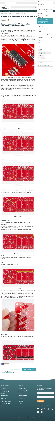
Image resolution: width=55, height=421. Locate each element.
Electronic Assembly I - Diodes (45, 9)
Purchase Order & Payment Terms (25, 390)
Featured (4, 11)
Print (39, 42)
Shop (3, 2)
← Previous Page (8, 372)
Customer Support (22, 388)
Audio (40, 49)
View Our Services (4, 399)
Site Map (20, 403)
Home (2, 13)
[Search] (35, 7)
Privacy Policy (21, 399)
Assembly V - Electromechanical (42, 25)
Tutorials (6, 13)
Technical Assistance (22, 391)
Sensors (16, 11)
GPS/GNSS (10, 11)
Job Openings (3, 393)
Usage (39, 31)
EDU (28, 0)
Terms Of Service (22, 398)
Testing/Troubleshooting (43, 29)
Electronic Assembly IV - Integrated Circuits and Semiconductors (43, 21)
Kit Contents (41, 6)
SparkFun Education (4, 391)
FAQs (20, 393)
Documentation (10, 2)
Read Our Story (3, 388)
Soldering (42, 58)
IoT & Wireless (36, 11)
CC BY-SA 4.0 (46, 65)
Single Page (40, 40)
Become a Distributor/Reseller (6, 401)
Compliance (21, 401)
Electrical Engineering (42, 53)
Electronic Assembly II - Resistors (43, 12)
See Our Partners (4, 398)
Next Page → (29, 369)
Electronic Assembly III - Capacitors (43, 16)
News (18, 2)
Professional (22, 0)
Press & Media (3, 390)
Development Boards (25, 11)
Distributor (32, 0)
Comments (45, 37)
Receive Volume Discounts (5, 403)
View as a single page (15, 369)
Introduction (41, 4)
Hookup (41, 55)
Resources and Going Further (44, 34)
